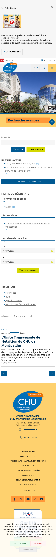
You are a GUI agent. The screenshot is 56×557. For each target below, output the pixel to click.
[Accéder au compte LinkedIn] (41, 499)
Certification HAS (28, 485)
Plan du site (28, 475)
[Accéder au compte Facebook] (14, 499)
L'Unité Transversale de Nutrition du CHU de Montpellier (20, 341)
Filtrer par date (29, 270)
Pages (8, 207)
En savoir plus (13, 52)
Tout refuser (38, 544)
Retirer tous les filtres (29, 181)
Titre (7, 296)
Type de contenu (13, 300)
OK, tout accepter (20, 544)
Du (4, 247)
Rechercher (37, 149)
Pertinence (10, 292)
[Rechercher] (44, 68)
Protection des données (29, 470)
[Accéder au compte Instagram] (35, 499)
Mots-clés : (6, 137)
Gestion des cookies (29, 491)
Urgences (9, 60)
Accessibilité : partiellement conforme (28, 461)
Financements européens (28, 480)
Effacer (19, 149)
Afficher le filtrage (52, 122)
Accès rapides (49, 60)
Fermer (51, 6)
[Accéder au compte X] (21, 499)
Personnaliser (28, 550)
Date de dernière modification (20, 304)
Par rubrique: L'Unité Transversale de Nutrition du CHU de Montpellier (28, 169)
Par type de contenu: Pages (19, 163)
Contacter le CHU (30, 429)
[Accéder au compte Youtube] (28, 499)
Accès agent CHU (28, 456)
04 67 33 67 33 (30, 438)
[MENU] (52, 68)
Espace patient (28, 451)
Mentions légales (29, 466)
